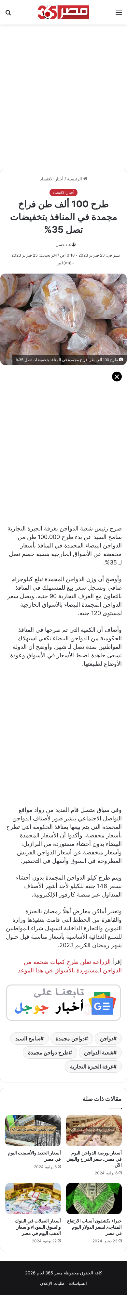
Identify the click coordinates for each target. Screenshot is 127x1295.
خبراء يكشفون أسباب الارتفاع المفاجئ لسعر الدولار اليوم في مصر (94, 1227)
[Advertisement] (63, 93)
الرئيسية (75, 178)
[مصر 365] (63, 12)
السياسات (78, 1283)
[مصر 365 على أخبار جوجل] (63, 1002)
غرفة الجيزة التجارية (91, 1066)
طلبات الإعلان (52, 1283)
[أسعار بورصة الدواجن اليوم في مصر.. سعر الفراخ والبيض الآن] (94, 1130)
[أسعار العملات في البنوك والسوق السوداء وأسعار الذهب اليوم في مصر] (33, 1198)
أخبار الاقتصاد (52, 178)
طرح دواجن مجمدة (48, 1052)
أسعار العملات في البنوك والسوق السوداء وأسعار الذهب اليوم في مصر (38, 1227)
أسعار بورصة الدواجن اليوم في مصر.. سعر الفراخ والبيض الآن (94, 1159)
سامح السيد (27, 1038)
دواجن (106, 1038)
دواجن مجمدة (70, 1038)
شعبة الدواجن (98, 1052)
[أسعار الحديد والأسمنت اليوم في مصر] (33, 1130)
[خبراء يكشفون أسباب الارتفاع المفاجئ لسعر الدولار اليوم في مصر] (94, 1198)
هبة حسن (63, 244)
